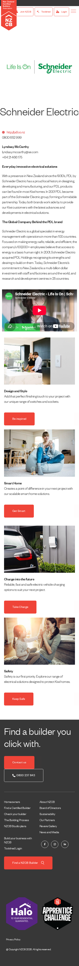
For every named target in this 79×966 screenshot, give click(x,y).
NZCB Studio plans (15, 826)
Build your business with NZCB (18, 840)
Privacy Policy (13, 939)
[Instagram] (54, 844)
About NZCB (47, 802)
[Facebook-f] (44, 844)
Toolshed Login (13, 848)
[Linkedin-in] (64, 844)
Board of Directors (50, 808)
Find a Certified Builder (17, 808)
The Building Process (16, 820)
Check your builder (15, 814)
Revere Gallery (48, 826)
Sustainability (47, 814)
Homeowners (12, 802)
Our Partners (47, 820)
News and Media (49, 832)
